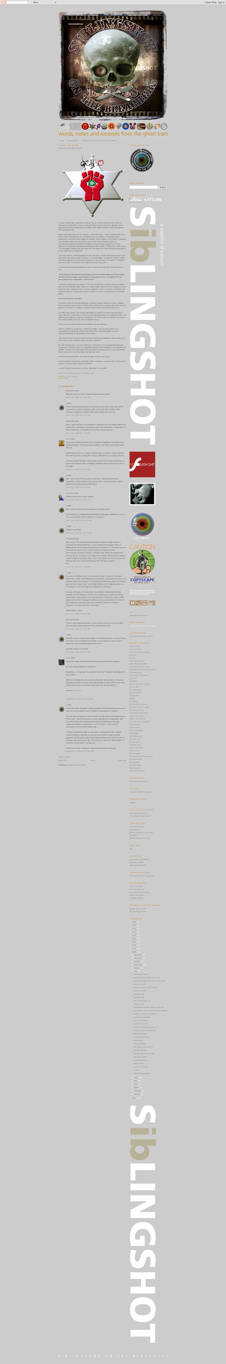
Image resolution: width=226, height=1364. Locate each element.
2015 (134, 938)
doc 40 (132, 658)
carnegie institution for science (141, 792)
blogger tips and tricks (138, 908)
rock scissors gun (136, 736)
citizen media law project (139, 781)
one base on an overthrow (140, 722)
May (136, 1081)
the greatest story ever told (144, 1053)
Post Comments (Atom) (78, 765)
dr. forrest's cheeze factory (140, 667)
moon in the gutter (137, 716)
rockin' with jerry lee (137, 895)
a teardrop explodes (141, 1037)
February (137, 1091)
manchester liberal (136, 710)
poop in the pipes (136, 730)
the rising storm (135, 765)
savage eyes (134, 742)
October (137, 961)
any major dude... (136, 649)
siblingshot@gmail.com (138, 615)
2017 (134, 932)
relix (131, 849)
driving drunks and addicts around (143, 669)
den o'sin (133, 655)
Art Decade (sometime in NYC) (141, 636)
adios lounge (134, 646)
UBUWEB (133, 835)
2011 (134, 945)
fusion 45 (133, 678)
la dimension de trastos (138, 704)
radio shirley (134, 733)
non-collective (135, 829)
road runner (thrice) (141, 1020)
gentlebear (134, 681)
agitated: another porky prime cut (146, 1027)
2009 (66, 378)
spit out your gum (136, 748)
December (138, 955)
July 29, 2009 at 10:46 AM (78, 520)
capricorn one (139, 1004)
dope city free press (137, 661)
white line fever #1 (141, 1024)
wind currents (139, 1063)
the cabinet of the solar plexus (141, 756)
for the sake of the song (139, 675)
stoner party (134, 750)
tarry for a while (139, 1044)
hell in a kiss (134, 687)
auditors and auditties (142, 1017)
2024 (134, 922)
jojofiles (132, 698)
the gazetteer (135, 762)
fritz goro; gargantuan (142, 1073)
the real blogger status (138, 911)
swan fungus (134, 753)
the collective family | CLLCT (140, 816)
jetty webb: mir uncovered (139, 892)
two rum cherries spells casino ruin (147, 977)
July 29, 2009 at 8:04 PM (78, 652)
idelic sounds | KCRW (138, 865)
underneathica (135, 768)
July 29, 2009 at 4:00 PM (78, 614)
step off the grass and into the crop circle (149, 981)
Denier (68, 439)
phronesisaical (135, 724)
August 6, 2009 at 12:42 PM (80, 751)
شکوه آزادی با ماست (141, 1067)
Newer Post (62, 760)
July (136, 971)
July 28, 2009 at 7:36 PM (78, 433)
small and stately (140, 991)
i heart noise (134, 695)
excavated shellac (136, 898)
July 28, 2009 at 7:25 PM (78, 415)
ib (66, 403)
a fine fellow (138, 1040)
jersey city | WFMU (136, 862)
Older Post (122, 760)
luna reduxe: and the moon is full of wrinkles (150, 1010)
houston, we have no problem (145, 1014)
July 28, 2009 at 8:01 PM (78, 469)
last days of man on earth (139, 707)
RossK (68, 658)
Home (92, 760)
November (138, 958)
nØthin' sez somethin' (138, 719)
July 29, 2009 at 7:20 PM (78, 629)
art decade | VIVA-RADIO (139, 859)
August (137, 968)
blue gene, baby (140, 1057)
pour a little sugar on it (142, 1001)
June (136, 1077)
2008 (134, 1098)
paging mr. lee (139, 994)
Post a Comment (64, 757)
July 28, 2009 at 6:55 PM (78, 397)
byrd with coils (139, 997)
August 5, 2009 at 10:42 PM (80, 699)
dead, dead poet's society (139, 652)
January (137, 1094)
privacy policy (73, 140)
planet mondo (135, 727)
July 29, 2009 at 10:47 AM (78, 533)
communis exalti (140, 984)
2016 (134, 935)
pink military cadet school (143, 1047)
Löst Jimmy (70, 493)
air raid (136, 1070)
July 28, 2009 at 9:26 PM (78, 487)
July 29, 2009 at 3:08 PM (78, 567)
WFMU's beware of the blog (140, 838)
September (138, 965)
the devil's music (136, 759)
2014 (134, 942)
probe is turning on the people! (141, 832)
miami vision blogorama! (139, 713)
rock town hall (135, 739)
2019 (134, 925)
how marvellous (135, 692)
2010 (134, 948)
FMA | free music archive (139, 813)
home (62, 140)
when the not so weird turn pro (70, 148)
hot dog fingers (135, 690)
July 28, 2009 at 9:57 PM (78, 500)
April (136, 1084)
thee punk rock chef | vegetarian (142, 876)
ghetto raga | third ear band (140, 684)
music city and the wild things (145, 1030)
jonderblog (134, 701)
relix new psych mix (137, 889)
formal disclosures (140, 974)
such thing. (77, 690)
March (136, 1087)
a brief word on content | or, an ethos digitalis (99, 140)
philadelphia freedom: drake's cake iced (149, 1007)
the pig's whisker (140, 1050)
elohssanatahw (135, 672)
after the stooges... (141, 1034)
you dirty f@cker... (140, 1060)
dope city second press (138, 664)
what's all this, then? (137, 771)
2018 (134, 928)
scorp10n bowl (135, 745)
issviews (133, 803)
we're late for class (137, 827)
